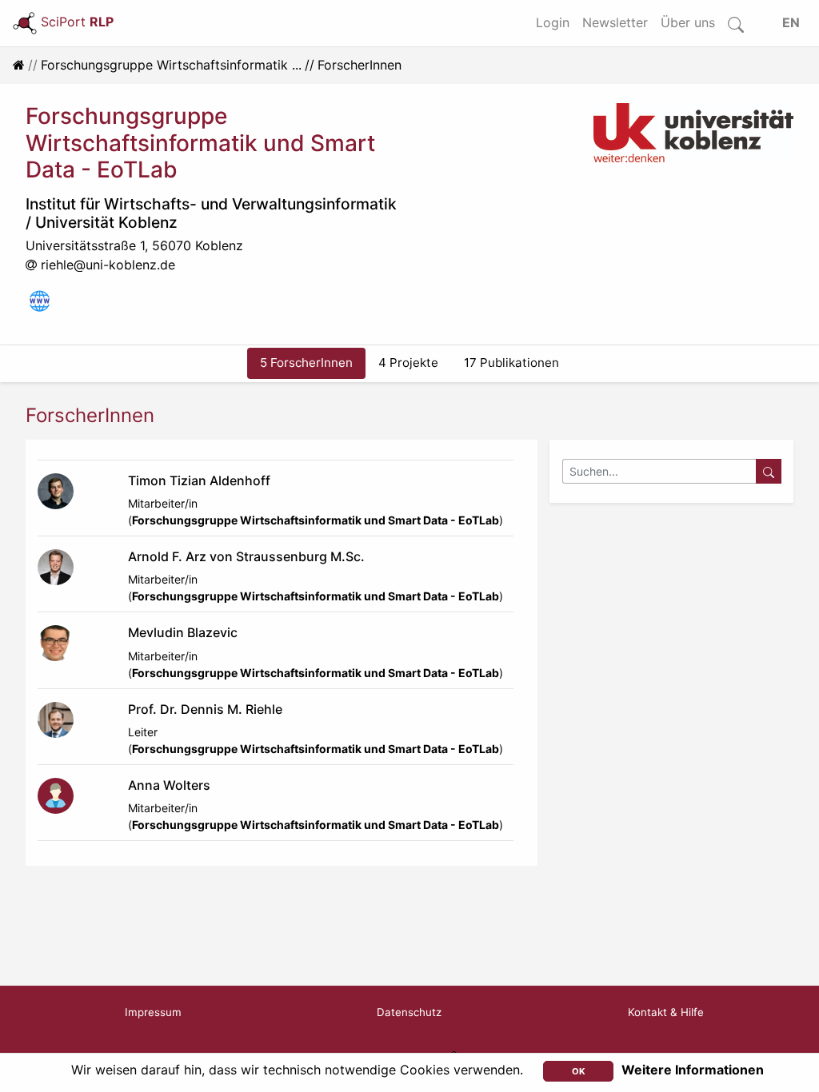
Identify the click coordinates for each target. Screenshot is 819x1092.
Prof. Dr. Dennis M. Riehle (205, 709)
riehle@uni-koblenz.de (108, 265)
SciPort (77, 22)
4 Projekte (408, 362)
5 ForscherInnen (306, 362)
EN (791, 22)
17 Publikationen (511, 362)
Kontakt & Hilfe (666, 1012)
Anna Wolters (169, 785)
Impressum (153, 1012)
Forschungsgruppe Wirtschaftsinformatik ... (171, 65)
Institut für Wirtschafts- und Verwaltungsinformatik (211, 203)
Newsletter (615, 22)
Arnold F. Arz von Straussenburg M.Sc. (246, 556)
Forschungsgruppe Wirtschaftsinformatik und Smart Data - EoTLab (315, 520)
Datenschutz (409, 1012)
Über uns (688, 22)
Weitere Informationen (692, 1070)
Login (552, 22)
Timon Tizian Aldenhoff (199, 480)
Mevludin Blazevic (183, 632)
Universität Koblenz (106, 222)
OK (578, 1071)
